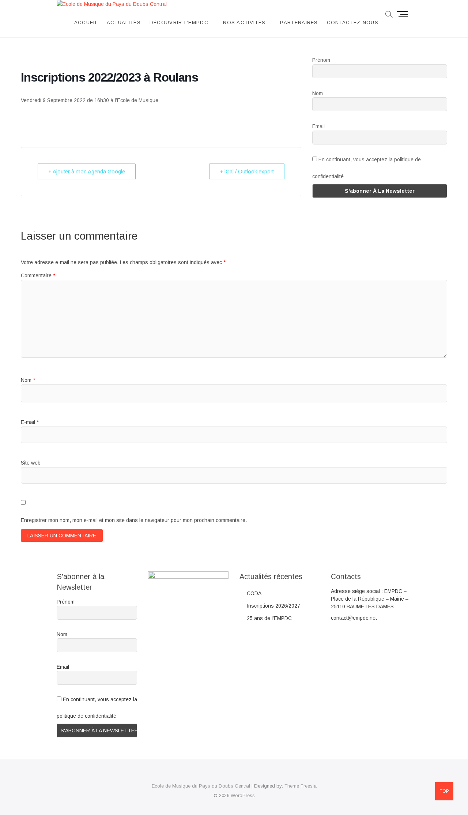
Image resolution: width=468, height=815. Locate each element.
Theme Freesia (300, 786)
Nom (317, 93)
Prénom (321, 60)
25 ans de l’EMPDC (269, 618)
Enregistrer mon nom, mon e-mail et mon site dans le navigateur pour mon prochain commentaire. (134, 520)
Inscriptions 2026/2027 (273, 606)
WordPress (243, 795)
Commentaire (38, 275)
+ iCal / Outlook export (247, 171)
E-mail (30, 422)
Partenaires (299, 22)
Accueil (86, 22)
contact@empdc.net (354, 618)
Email (318, 126)
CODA (254, 593)
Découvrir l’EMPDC (179, 22)
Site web (31, 463)
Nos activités (244, 22)
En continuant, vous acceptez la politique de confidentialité (366, 168)
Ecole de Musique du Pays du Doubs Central (201, 786)
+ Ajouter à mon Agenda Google (86, 171)
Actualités (124, 22)
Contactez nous (352, 22)
